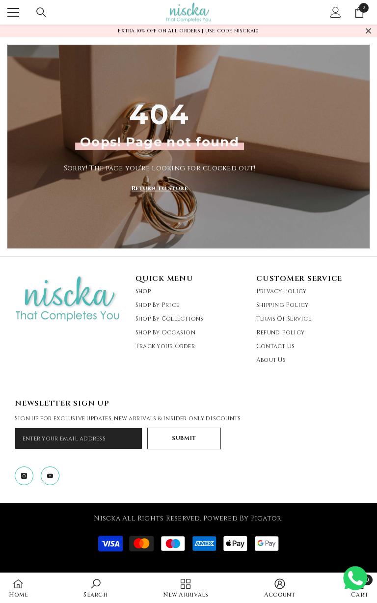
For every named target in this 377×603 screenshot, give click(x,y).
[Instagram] (24, 475)
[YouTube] (50, 475)
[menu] (13, 12)
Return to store (160, 188)
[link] (95, 588)
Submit (184, 438)
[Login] (335, 12)
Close (368, 31)
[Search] (41, 12)
